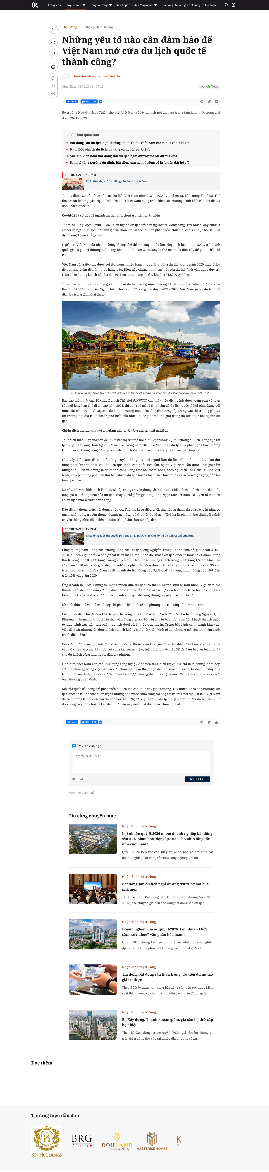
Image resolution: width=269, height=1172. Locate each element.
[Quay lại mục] (53, 29)
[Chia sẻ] (53, 42)
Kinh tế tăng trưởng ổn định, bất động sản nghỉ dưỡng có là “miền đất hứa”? (130, 162)
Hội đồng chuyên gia (174, 5)
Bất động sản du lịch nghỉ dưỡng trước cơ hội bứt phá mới (165, 887)
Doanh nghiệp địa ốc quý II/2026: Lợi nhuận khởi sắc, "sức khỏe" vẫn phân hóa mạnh (164, 932)
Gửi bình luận (197, 779)
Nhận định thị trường (99, 27)
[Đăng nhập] (233, 6)
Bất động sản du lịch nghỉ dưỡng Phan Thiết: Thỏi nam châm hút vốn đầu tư (129, 143)
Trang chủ (54, 5)
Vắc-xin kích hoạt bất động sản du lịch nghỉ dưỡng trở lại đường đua (123, 156)
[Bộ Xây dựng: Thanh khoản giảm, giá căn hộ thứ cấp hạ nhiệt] (93, 1025)
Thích (91, 101)
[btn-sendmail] (216, 101)
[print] (53, 67)
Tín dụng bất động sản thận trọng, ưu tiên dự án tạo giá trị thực (167, 977)
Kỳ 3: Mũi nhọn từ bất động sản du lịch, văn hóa (116, 181)
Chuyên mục (73, 5)
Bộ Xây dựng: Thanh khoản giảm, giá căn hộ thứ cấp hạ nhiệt (167, 1022)
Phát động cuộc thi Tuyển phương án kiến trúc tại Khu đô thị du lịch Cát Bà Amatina (140, 535)
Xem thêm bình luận (82, 792)
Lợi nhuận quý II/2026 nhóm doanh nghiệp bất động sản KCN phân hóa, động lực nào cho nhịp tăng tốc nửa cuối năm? (167, 838)
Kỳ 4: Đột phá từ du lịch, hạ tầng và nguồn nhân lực (110, 149)
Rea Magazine (143, 5)
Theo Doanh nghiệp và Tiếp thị (96, 76)
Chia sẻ (72, 101)
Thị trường (69, 27)
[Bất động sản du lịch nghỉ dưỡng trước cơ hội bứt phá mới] (93, 889)
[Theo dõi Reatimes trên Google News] (209, 87)
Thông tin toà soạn (204, 5)
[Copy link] (53, 53)
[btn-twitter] (209, 101)
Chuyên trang (99, 5)
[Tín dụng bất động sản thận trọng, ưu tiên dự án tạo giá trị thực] (93, 979)
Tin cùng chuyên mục (92, 816)
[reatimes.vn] (35, 5)
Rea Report (123, 5)
